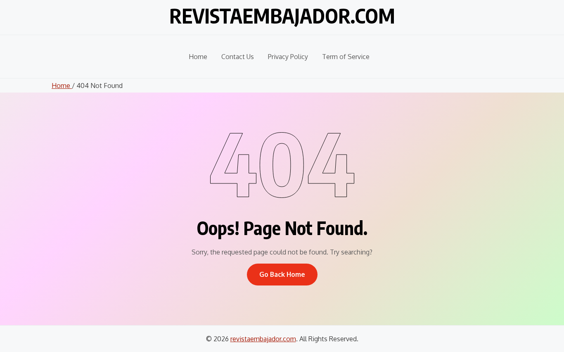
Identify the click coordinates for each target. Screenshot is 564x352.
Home (198, 56)
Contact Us (237, 56)
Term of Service (346, 56)
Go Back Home (282, 274)
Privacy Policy (288, 56)
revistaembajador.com (282, 15)
